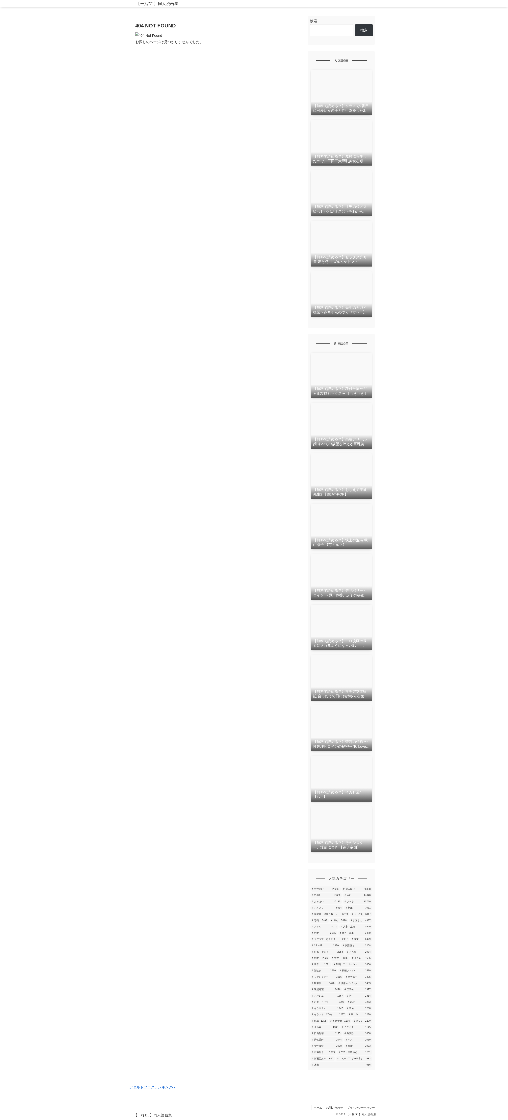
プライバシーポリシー (361, 1107)
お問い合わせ (334, 1107)
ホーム (318, 1107)
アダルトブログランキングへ (152, 1087)
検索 (313, 21)
